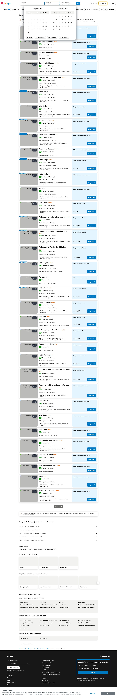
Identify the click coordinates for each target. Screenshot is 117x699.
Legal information (46, 665)
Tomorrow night (41, 37)
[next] (73, 9)
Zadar (42, 649)
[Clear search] (41, 3)
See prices (91, 36)
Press (8, 684)
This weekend (53, 37)
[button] (32, 3)
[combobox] (32, 3)
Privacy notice (45, 667)
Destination (23, 2)
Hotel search (22, 649)
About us (9, 677)
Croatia (36, 649)
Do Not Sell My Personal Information (51, 672)
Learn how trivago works (48, 682)
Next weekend (65, 37)
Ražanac (48, 649)
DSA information (46, 670)
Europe (30, 649)
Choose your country (12, 660)
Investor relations (11, 682)
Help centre (45, 680)
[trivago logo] (5, 3)
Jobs (8, 680)
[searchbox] (32, 4)
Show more (23, 610)
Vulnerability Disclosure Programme (51, 674)
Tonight (30, 37)
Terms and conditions (47, 663)
